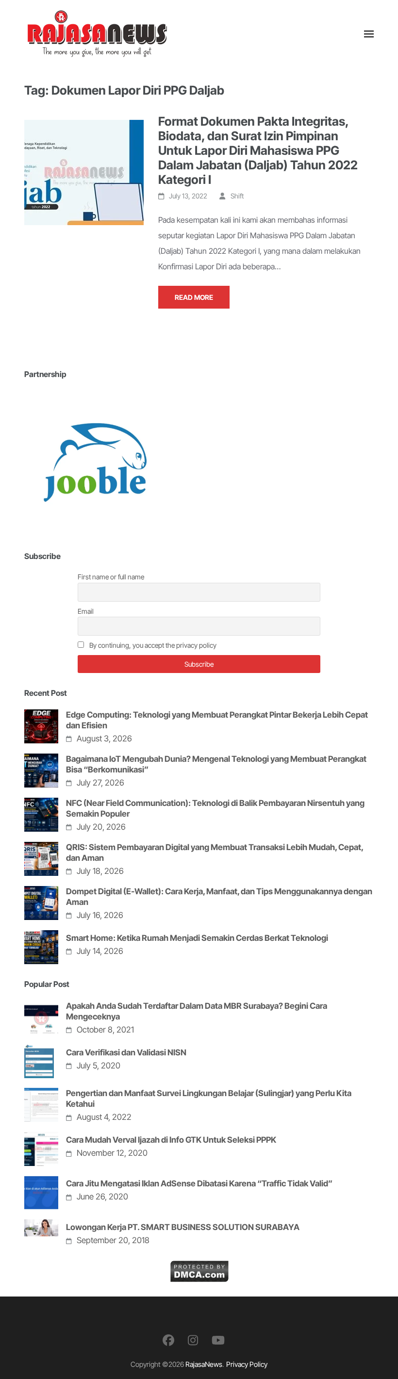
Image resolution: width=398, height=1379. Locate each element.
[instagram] (193, 1340)
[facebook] (168, 1340)
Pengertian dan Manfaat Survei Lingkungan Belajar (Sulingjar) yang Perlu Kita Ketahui (208, 1098)
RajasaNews (203, 1364)
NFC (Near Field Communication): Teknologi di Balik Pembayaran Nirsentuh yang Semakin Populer (215, 808)
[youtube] (218, 1340)
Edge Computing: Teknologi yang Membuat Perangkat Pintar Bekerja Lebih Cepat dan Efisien (217, 720)
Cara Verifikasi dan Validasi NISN (126, 1052)
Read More (194, 297)
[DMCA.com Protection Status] (199, 1268)
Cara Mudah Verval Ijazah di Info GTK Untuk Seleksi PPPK (171, 1140)
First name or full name (111, 577)
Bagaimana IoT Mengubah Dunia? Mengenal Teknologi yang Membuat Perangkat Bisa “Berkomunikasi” (216, 764)
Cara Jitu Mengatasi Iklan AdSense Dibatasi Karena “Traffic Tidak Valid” (199, 1183)
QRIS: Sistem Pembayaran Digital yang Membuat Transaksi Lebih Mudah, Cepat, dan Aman (214, 852)
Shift (237, 196)
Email (86, 611)
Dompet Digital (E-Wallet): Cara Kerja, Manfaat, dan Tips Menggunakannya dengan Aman (219, 896)
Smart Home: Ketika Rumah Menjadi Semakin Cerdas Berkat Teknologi (197, 938)
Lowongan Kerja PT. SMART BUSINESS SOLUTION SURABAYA (182, 1227)
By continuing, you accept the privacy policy (152, 645)
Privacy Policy (246, 1364)
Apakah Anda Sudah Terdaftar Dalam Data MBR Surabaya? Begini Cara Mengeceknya (196, 1011)
